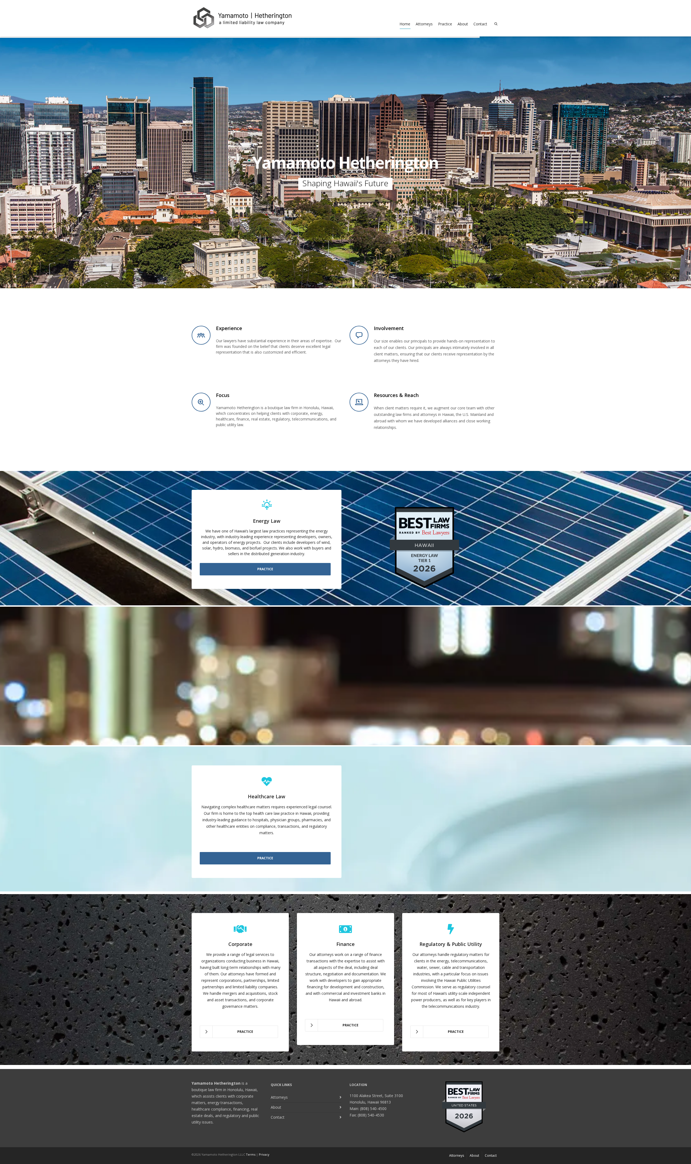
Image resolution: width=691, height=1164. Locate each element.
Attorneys (424, 23)
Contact (480, 23)
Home (404, 23)
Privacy (264, 1154)
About (463, 23)
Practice (445, 23)
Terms (250, 1154)
